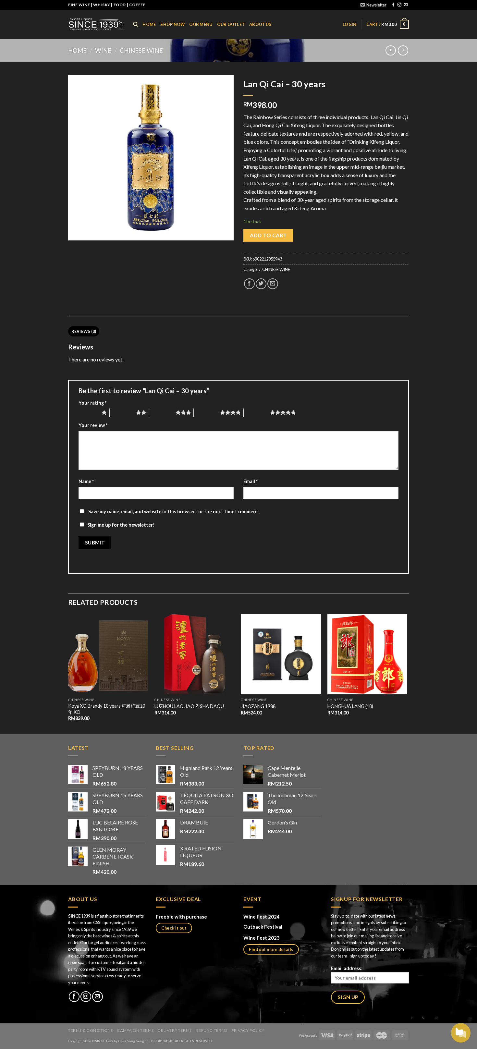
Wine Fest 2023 (261, 938)
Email (250, 481)
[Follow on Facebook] (393, 5)
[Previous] (68, 673)
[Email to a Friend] (272, 283)
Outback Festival (263, 927)
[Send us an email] (406, 5)
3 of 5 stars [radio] (162, 412)
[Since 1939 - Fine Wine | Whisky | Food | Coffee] (95, 24)
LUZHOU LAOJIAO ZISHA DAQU (189, 706)
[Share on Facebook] (249, 283)
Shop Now (172, 24)
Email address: (346, 968)
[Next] (407, 673)
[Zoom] (76, 232)
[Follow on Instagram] (399, 5)
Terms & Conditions (90, 1030)
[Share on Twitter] (261, 283)
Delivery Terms (175, 1030)
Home (77, 50)
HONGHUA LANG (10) (350, 706)
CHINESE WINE (141, 50)
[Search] (135, 24)
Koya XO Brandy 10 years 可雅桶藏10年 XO (106, 709)
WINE (103, 50)
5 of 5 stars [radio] (257, 412)
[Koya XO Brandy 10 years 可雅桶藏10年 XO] (108, 654)
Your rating (92, 403)
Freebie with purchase (181, 917)
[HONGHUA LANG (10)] (367, 654)
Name (86, 481)
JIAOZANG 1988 (258, 706)
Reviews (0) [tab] (83, 331)
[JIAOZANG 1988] (281, 654)
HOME (149, 24)
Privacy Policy (247, 1030)
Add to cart (268, 235)
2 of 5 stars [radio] (123, 412)
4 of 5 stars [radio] (207, 412)
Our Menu (200, 24)
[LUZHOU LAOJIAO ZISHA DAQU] (194, 654)
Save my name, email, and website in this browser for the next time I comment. (173, 511)
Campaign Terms (135, 1030)
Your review (93, 425)
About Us (260, 24)
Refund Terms (211, 1030)
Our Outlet (231, 24)
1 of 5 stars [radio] (88, 412)
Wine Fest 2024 (261, 917)
